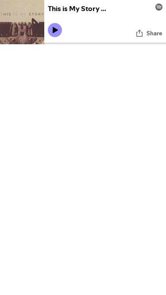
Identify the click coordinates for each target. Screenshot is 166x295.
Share (154, 33)
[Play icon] (55, 30)
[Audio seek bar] (105, 43)
